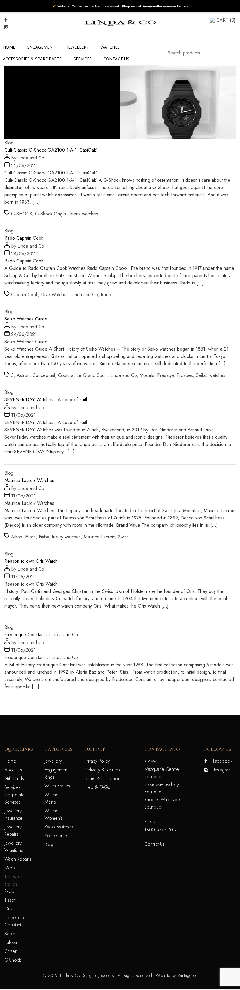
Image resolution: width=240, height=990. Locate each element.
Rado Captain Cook (23, 238)
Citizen (10, 951)
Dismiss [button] (182, 6)
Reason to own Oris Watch (31, 561)
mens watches (84, 213)
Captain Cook (24, 294)
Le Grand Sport (91, 375)
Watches (110, 47)
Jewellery (78, 47)
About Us (13, 769)
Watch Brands (57, 786)
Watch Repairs (17, 859)
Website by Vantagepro (176, 975)
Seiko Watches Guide (25, 318)
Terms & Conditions (103, 778)
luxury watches (66, 536)
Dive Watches (54, 294)
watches (217, 375)
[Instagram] (6, 27)
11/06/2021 (23, 415)
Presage (165, 375)
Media (10, 867)
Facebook (222, 761)
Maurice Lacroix (99, 536)
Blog (8, 142)
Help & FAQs (97, 787)
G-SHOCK (21, 213)
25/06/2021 (24, 165)
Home (9, 47)
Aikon (16, 536)
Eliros (30, 536)
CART (226, 20)
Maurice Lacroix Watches (29, 480)
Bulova (10, 942)
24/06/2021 (24, 253)
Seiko (201, 375)
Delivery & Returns (102, 769)
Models (147, 375)
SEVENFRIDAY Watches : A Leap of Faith (46, 399)
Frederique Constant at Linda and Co (41, 634)
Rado (106, 294)
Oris (8, 908)
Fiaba (44, 536)
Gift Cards (14, 778)
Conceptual (43, 375)
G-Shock (12, 960)
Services (82, 58)
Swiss (123, 536)
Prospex (184, 375)
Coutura (65, 375)
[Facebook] (5, 20)
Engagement (41, 47)
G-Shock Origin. (51, 213)
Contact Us (116, 58)
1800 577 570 (158, 829)
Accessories (56, 835)
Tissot (9, 900)
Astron (23, 375)
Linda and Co (31, 158)
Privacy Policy (97, 761)
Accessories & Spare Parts (32, 58)
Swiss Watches (58, 826)
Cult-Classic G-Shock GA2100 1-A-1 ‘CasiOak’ (50, 150)
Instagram (223, 769)
